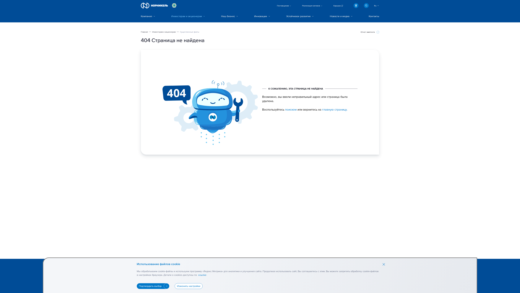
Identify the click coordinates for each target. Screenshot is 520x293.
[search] (366, 5)
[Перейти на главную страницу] (154, 5)
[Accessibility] (356, 5)
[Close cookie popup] (384, 264)
